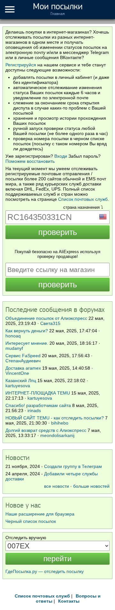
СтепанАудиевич (23, 360)
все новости (56, 486)
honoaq (13, 335)
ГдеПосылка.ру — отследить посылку (44, 571)
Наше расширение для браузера (39, 513)
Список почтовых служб (83, 199)
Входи (60, 156)
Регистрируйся (20, 64)
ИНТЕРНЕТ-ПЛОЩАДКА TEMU (37, 392)
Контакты (69, 601)
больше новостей (91, 486)
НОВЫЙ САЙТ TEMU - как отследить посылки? (54, 417)
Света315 (50, 323)
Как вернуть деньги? (26, 330)
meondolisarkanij (57, 435)
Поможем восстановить (30, 161)
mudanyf (14, 348)
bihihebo (59, 422)
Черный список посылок (30, 521)
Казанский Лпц (20, 380)
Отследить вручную (25, 537)
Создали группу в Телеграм (73, 466)
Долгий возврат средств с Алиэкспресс (45, 430)
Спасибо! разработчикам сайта (38, 405)
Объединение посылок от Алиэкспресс (46, 318)
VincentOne (17, 373)
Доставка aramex (23, 368)
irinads (34, 410)
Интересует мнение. (26, 343)
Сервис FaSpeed (23, 355)
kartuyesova (17, 385)
